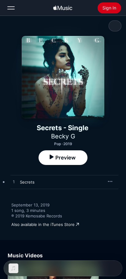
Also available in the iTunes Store (43, 224)
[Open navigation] (11, 8)
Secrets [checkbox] (27, 182)
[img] (62, 8)
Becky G (63, 136)
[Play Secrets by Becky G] (14, 182)
